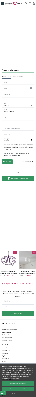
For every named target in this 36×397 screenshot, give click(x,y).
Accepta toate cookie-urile (18, 383)
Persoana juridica (18, 77)
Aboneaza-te (18, 313)
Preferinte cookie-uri (18, 394)
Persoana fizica (6, 77)
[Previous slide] (3, 264)
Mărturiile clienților (7, 337)
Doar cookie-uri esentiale (18, 389)
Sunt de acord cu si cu (17, 154)
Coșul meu (4, 356)
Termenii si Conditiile (20, 153)
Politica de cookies (12, 370)
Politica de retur (6, 350)
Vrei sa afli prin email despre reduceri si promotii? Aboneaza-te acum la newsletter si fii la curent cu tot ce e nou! (19, 147)
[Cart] (34, 3)
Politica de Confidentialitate (12, 156)
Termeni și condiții (7, 332)
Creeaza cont (7, 162)
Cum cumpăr (5, 353)
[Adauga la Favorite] (13, 265)
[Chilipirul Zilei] (14, 3)
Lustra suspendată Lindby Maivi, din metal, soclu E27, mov (8, 272)
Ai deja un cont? (28, 162)
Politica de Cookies (7, 340)
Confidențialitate (6, 335)
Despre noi (4, 327)
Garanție (4, 361)
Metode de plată (6, 358)
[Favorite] (30, 3)
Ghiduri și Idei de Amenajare (9, 329)
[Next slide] (32, 264)
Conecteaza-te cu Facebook (19, 178)
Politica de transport (7, 348)
